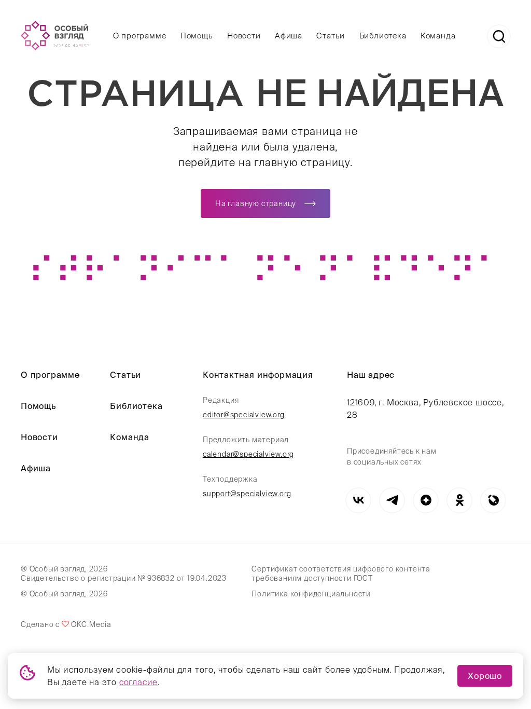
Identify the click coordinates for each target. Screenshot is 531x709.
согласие (138, 682)
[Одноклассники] (460, 500)
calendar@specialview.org (248, 454)
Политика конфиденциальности (311, 594)
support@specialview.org (247, 493)
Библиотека (383, 35)
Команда (438, 35)
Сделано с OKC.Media (66, 624)
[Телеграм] (392, 500)
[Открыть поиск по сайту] (498, 36)
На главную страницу (255, 203)
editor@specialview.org (244, 415)
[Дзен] (426, 500)
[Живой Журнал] (493, 500)
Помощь (196, 35)
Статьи (330, 35)
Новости (244, 35)
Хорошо (485, 675)
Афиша (288, 35)
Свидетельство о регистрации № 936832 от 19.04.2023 (124, 578)
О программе (139, 35)
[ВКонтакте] (358, 500)
